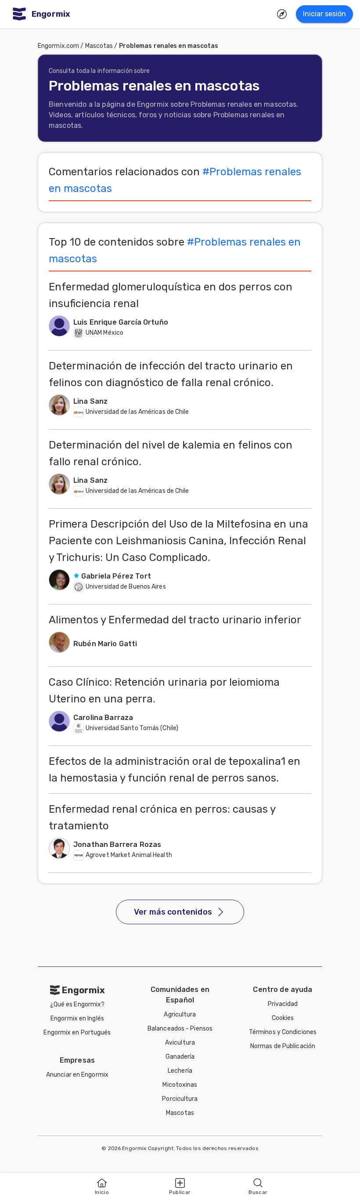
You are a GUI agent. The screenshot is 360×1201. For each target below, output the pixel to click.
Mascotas (99, 46)
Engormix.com (58, 46)
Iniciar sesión (324, 14)
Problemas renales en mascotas (169, 46)
